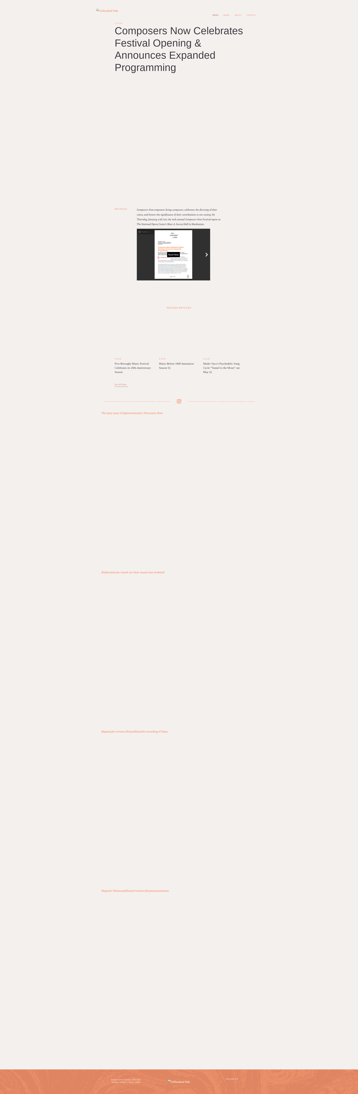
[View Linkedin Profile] (232, 1083)
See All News (121, 384)
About (238, 15)
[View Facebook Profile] (223, 1083)
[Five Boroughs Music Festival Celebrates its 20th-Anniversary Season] (135, 334)
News (215, 15)
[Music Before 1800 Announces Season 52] (179, 334)
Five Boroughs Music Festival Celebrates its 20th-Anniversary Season (133, 368)
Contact (252, 15)
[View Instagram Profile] (241, 1083)
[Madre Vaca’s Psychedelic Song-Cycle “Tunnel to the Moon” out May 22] (223, 334)
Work (226, 15)
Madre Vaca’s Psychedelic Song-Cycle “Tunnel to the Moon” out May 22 (221, 368)
